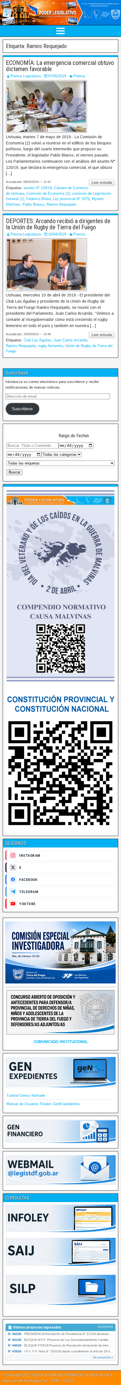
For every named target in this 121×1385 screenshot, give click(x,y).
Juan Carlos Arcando (70, 340)
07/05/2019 (57, 76)
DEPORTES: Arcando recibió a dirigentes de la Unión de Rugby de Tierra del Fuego (58, 224)
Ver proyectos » (103, 1357)
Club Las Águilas (37, 340)
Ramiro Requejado (61, 204)
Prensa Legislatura (25, 76)
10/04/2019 (57, 234)
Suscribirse (22, 409)
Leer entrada (102, 182)
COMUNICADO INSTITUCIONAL (60, 1042)
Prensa (79, 76)
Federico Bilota (38, 199)
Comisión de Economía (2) (48, 193)
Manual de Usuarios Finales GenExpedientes (43, 1104)
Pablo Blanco (33, 204)
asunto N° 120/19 (38, 188)
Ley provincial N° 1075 (71, 199)
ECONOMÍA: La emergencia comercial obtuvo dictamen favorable (60, 65)
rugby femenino (50, 346)
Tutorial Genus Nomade (25, 1095)
